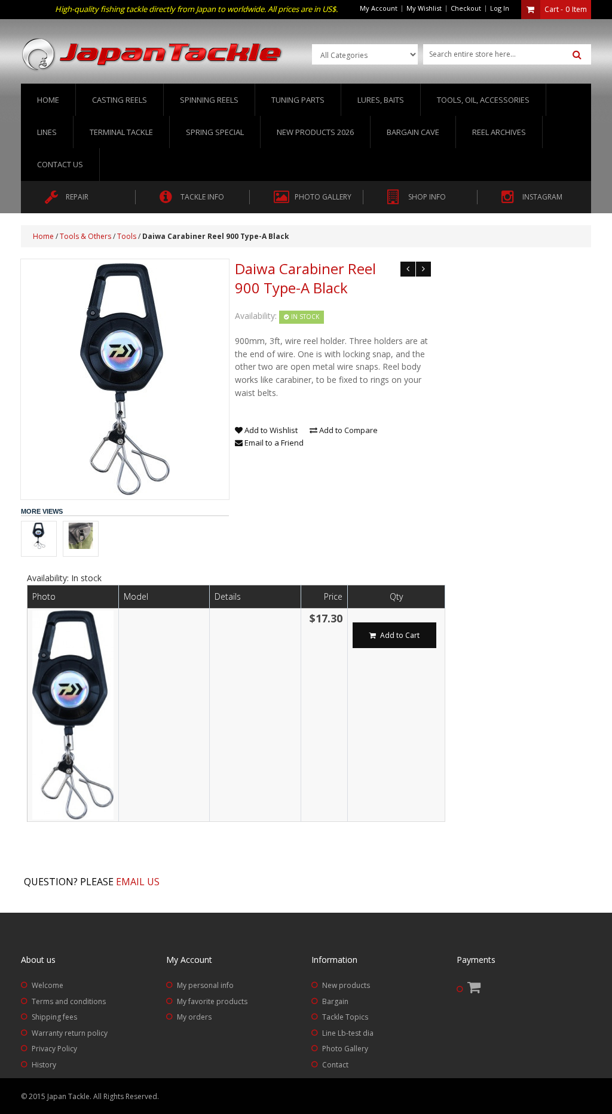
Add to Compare (347, 430)
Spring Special (215, 132)
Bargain (335, 1001)
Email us (138, 881)
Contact (335, 1065)
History (44, 1065)
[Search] (577, 55)
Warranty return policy (70, 1033)
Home (48, 99)
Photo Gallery (345, 1049)
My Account (378, 8)
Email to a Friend (273, 442)
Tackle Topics (345, 1017)
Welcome (47, 985)
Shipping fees (54, 1017)
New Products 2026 (315, 132)
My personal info (205, 985)
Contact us (60, 164)
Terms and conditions (69, 1001)
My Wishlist (424, 8)
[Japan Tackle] (152, 55)
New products (346, 985)
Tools (126, 236)
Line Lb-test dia (348, 1033)
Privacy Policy (54, 1049)
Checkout (466, 8)
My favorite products (212, 1001)
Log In (499, 8)
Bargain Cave (413, 132)
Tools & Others (85, 236)
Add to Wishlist (270, 430)
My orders (194, 1017)
